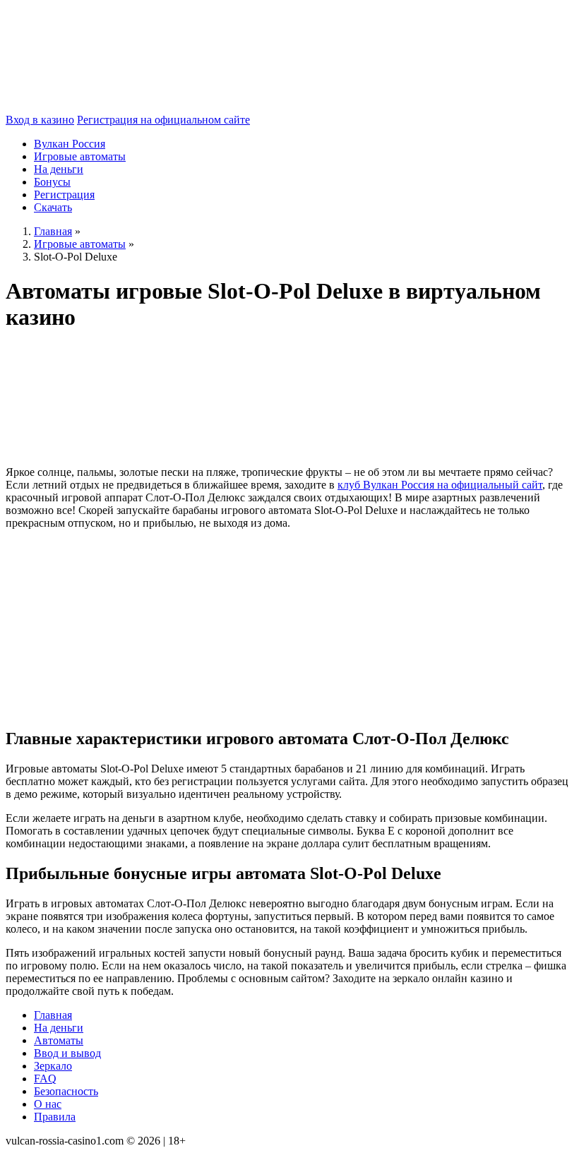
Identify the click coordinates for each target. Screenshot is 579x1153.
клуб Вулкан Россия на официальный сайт (440, 485)
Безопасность (66, 1091)
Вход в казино (40, 120)
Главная (53, 1015)
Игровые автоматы (80, 156)
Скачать (53, 207)
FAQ (45, 1079)
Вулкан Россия (69, 144)
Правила (55, 1117)
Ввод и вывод (67, 1053)
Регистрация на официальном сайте (163, 120)
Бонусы (52, 182)
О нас (47, 1104)
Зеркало (53, 1066)
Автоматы (58, 1040)
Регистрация (64, 195)
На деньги (58, 169)
